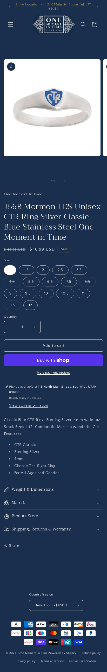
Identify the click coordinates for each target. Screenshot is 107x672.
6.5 (50, 282)
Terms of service (52, 661)
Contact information (82, 661)
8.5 (90, 282)
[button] (10, 24)
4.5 (14, 282)
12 (30, 305)
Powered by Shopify (62, 653)
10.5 (65, 293)
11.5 (15, 306)
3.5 (79, 270)
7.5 (68, 282)
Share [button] (14, 546)
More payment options (53, 372)
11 (83, 293)
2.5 (60, 270)
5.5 (31, 282)
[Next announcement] (97, 6)
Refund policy (91, 653)
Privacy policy (26, 661)
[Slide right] (65, 181)
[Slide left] (42, 181)
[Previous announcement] (9, 6)
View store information (28, 406)
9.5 (28, 293)
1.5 (26, 270)
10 (46, 293)
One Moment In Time (33, 653)
